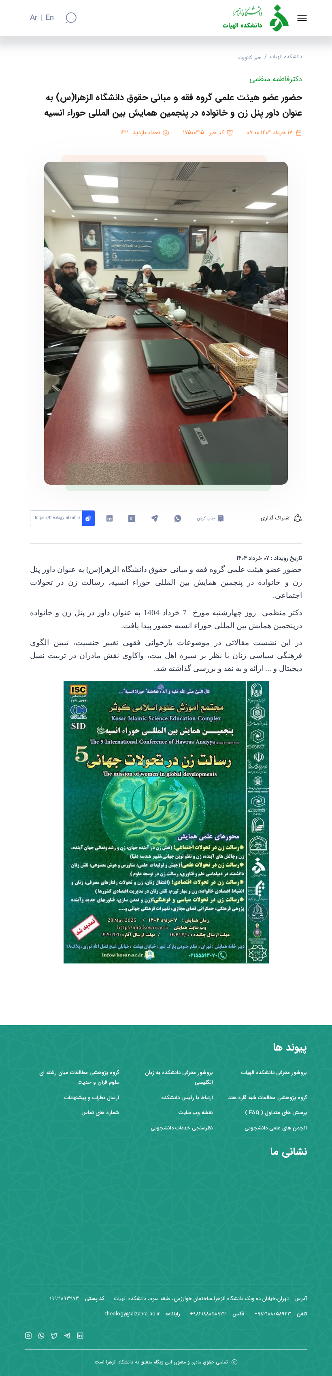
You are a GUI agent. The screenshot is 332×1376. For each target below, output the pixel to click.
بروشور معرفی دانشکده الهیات (274, 1072)
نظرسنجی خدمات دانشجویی (182, 1128)
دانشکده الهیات (242, 25)
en (50, 18)
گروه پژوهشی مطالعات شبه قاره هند (267, 1097)
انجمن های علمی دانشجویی (276, 1128)
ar (34, 18)
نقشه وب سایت (195, 1112)
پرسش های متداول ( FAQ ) (276, 1112)
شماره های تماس (100, 1112)
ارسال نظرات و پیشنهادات (91, 1097)
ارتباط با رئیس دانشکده (187, 1097)
